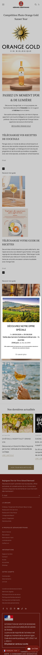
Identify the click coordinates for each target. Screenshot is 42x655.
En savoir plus (21, 354)
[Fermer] (38, 299)
